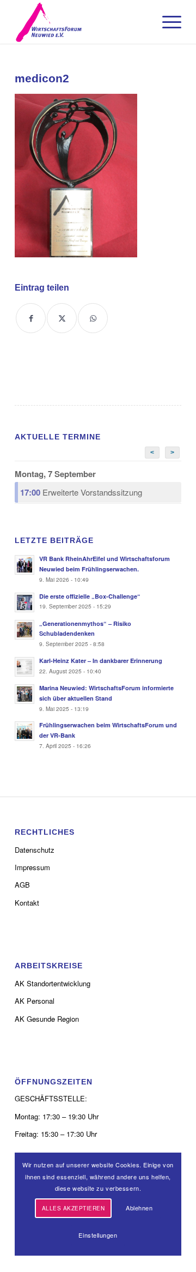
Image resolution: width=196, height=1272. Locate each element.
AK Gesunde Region (47, 1019)
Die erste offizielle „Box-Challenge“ (89, 596)
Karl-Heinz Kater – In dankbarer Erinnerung (100, 660)
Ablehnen (139, 1207)
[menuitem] (166, 22)
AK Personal (34, 1001)
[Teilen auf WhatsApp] (93, 318)
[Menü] (166, 22)
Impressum (32, 867)
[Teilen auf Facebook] (31, 318)
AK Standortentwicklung (52, 983)
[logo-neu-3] (81, 22)
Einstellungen (97, 1235)
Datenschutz (34, 850)
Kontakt (27, 902)
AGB (22, 884)
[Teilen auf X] (62, 318)
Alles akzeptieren (73, 1208)
